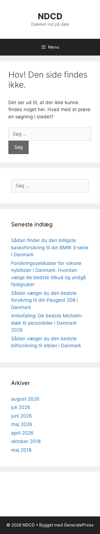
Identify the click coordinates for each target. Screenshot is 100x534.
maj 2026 (21, 424)
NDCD (50, 16)
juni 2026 (21, 416)
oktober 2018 (26, 441)
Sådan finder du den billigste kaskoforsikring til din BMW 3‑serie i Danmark (49, 247)
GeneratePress (79, 525)
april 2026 (22, 433)
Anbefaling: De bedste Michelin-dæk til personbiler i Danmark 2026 (47, 323)
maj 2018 (21, 450)
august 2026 (25, 399)
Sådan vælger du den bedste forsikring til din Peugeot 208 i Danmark (44, 300)
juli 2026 (20, 407)
